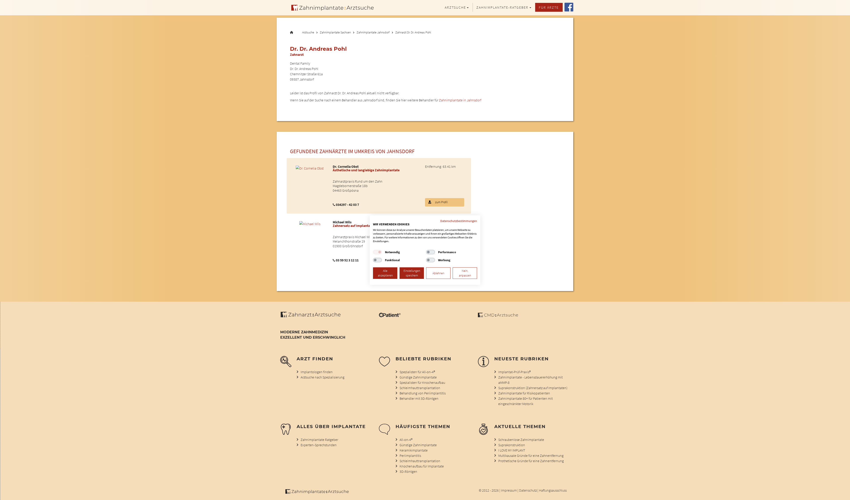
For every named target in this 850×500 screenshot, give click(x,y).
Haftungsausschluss (553, 490)
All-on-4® (406, 439)
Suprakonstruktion (511, 445)
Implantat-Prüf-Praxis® (514, 372)
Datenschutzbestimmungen (458, 221)
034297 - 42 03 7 (347, 204)
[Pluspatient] (390, 316)
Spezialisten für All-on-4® (417, 372)
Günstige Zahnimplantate (418, 377)
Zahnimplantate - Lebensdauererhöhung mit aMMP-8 (530, 380)
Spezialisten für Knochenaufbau (422, 382)
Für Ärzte (549, 7)
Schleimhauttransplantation (420, 388)
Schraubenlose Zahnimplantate (521, 439)
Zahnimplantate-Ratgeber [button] (502, 7)
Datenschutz (528, 490)
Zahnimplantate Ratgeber (319, 439)
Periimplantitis (410, 455)
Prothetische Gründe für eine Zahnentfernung (531, 461)
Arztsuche (308, 32)
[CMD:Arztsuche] (498, 316)
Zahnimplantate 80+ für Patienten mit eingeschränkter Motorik (525, 401)
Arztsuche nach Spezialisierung (322, 377)
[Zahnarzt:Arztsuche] (313, 317)
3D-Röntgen (408, 471)
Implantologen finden (317, 372)
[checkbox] (377, 252)
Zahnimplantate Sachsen (335, 32)
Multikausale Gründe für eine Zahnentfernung (531, 455)
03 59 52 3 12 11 (347, 260)
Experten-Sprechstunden (319, 445)
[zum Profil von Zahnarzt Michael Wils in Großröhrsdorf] (309, 223)
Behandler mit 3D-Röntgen (419, 398)
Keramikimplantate (414, 450)
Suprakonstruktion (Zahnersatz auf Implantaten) (532, 388)
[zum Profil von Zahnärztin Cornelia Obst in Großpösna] (310, 168)
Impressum (509, 490)
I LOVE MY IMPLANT (511, 450)
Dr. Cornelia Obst (346, 166)
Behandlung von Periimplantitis (423, 393)
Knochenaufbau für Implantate (422, 466)
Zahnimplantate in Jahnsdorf (460, 100)
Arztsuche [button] (455, 7)
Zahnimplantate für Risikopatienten (524, 393)
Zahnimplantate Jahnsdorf (373, 32)
